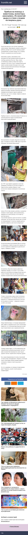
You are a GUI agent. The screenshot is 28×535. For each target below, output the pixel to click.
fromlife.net (6, 2)
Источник (24, 374)
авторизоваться (5, 521)
